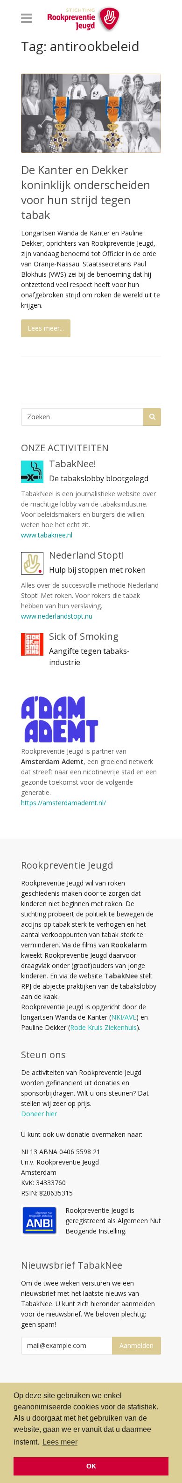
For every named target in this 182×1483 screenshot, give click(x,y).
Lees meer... (46, 328)
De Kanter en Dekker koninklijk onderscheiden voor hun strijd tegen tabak (85, 192)
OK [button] (91, 1466)
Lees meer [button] (59, 1442)
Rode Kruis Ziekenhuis (103, 1027)
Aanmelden (136, 1345)
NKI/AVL (123, 1017)
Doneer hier (39, 1113)
